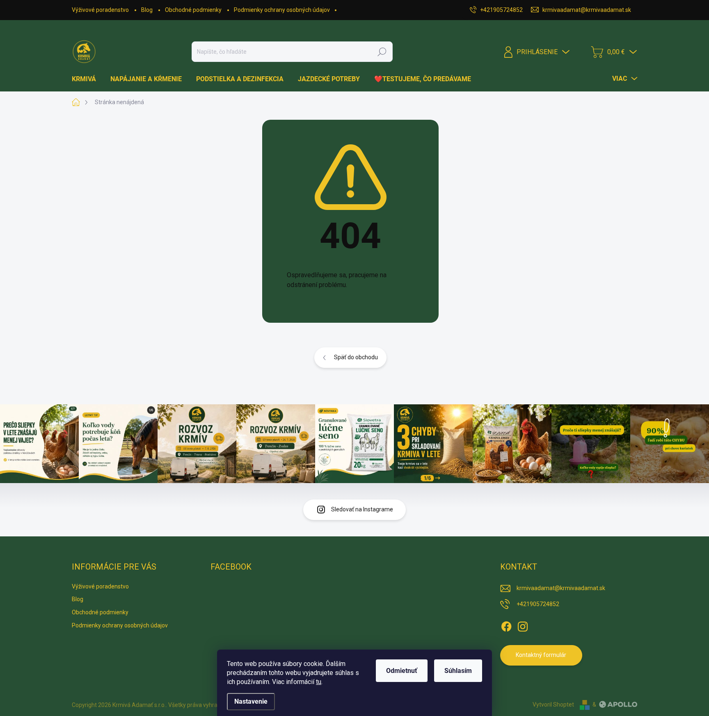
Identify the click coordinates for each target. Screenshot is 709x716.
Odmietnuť (401, 671)
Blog (147, 10)
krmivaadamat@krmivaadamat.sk (561, 588)
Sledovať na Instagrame (362, 509)
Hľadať (382, 51)
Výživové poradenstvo (100, 10)
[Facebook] (506, 625)
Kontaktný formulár (541, 655)
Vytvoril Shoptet (553, 704)
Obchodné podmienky (193, 10)
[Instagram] (523, 625)
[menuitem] (87, 79)
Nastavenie (251, 701)
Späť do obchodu (356, 357)
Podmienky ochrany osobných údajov (282, 10)
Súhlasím (458, 671)
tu (318, 682)
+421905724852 (538, 604)
